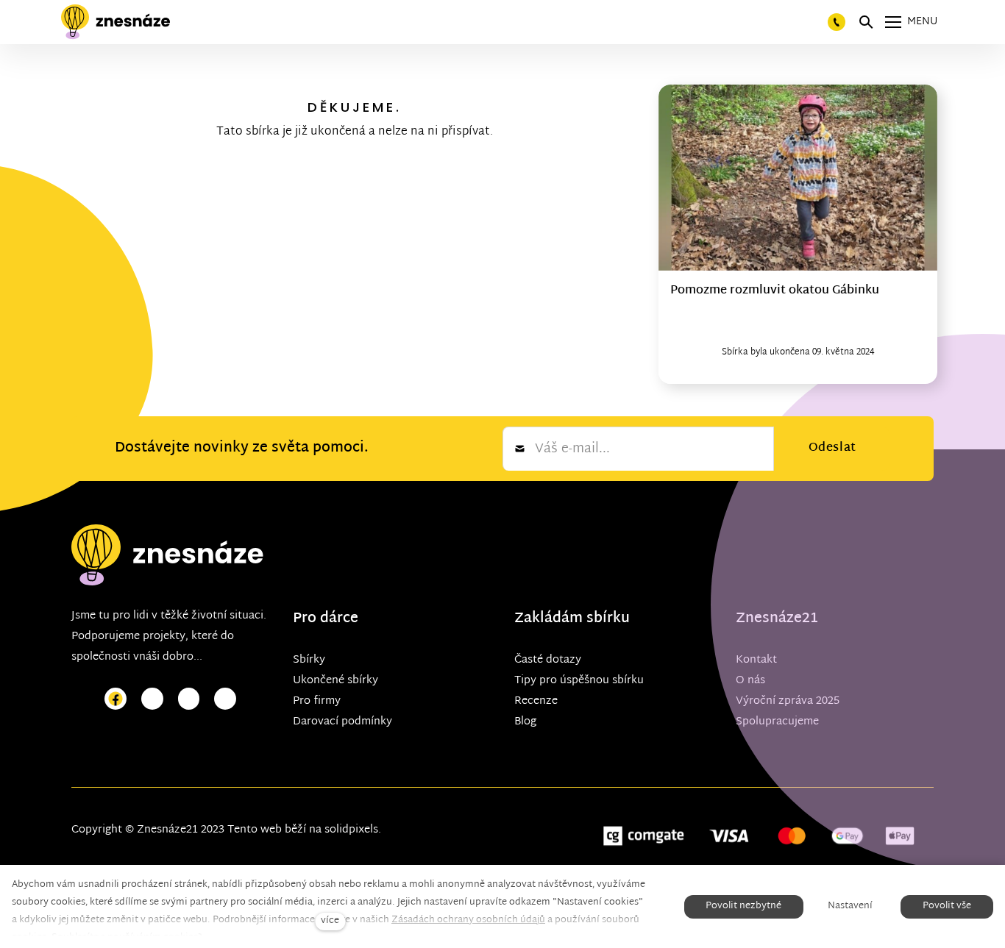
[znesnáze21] (115, 22)
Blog (525, 722)
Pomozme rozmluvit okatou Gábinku (774, 291)
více (330, 921)
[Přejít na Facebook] (115, 699)
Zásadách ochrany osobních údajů (468, 920)
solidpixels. (352, 830)
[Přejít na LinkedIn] (225, 699)
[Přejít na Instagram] (152, 699)
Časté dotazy (547, 660)
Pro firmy (317, 701)
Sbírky (309, 660)
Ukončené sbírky (335, 681)
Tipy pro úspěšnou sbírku (579, 681)
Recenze (536, 701)
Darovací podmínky (342, 722)
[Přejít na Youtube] (189, 699)
